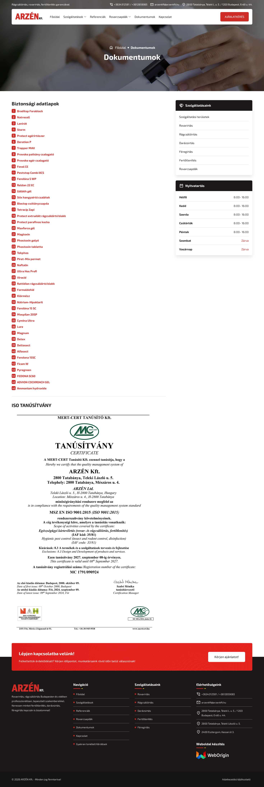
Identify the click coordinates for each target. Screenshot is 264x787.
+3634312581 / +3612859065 (218, 694)
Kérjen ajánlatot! (226, 657)
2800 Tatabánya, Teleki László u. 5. (221, 723)
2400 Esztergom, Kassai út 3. (218, 732)
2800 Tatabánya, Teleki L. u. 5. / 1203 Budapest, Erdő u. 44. (222, 713)
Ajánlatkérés (234, 16)
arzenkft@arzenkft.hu (214, 702)
